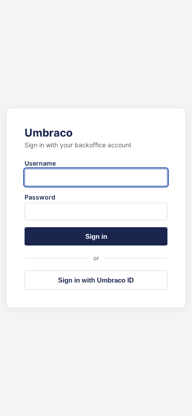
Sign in (96, 236)
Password (40, 197)
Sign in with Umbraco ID (96, 280)
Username (40, 163)
